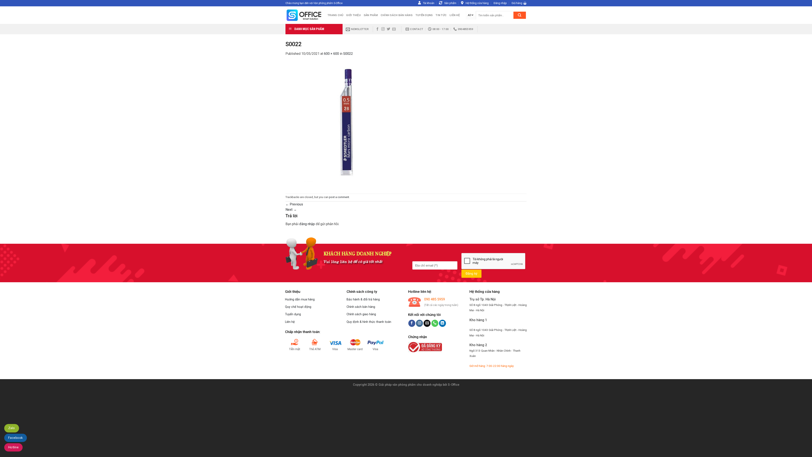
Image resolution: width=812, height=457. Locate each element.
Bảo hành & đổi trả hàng (363, 299)
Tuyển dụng (424, 15)
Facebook (15, 438)
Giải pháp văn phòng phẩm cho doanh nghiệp (410, 385)
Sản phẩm (371, 15)
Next (291, 210)
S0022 (348, 54)
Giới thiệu (353, 15)
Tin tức (441, 15)
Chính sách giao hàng (361, 314)
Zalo (11, 428)
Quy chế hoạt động (298, 307)
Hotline (13, 447)
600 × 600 (331, 54)
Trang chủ (335, 15)
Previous (294, 204)
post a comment (339, 197)
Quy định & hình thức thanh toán (369, 322)
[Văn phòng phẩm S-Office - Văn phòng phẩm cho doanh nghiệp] (303, 15)
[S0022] (348, 125)
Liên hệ (455, 15)
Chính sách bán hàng (397, 15)
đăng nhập (307, 224)
